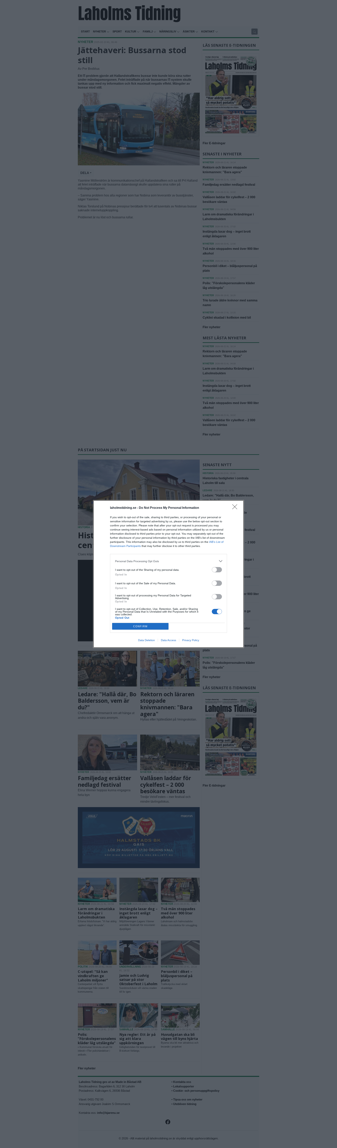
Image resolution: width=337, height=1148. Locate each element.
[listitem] (168, 561)
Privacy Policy (190, 640)
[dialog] (168, 574)
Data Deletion (146, 640)
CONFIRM (140, 626)
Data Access (168, 640)
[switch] (217, 569)
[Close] (236, 508)
